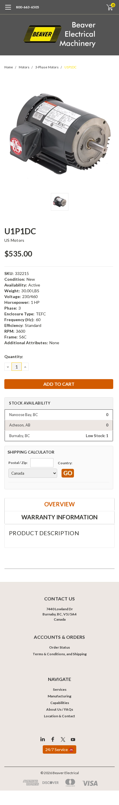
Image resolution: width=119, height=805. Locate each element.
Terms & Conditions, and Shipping (60, 654)
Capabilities (59, 703)
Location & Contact (59, 716)
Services (59, 689)
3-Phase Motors (47, 67)
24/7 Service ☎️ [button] (59, 749)
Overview (59, 504)
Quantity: (13, 356)
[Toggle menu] (8, 10)
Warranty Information (59, 517)
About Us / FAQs (59, 709)
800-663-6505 (27, 7)
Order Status (59, 647)
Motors (24, 67)
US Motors (14, 240)
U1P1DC (70, 67)
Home (8, 67)
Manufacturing (59, 696)
